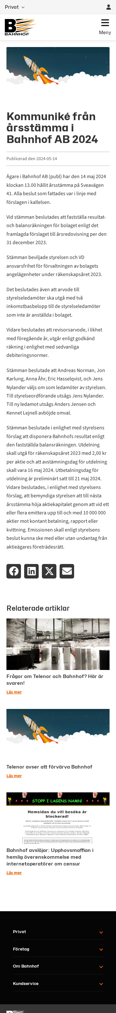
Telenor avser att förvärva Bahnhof (49, 767)
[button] (13, 571)
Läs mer (14, 692)
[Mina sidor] (108, 7)
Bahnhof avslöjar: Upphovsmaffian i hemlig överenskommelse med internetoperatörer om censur (49, 857)
